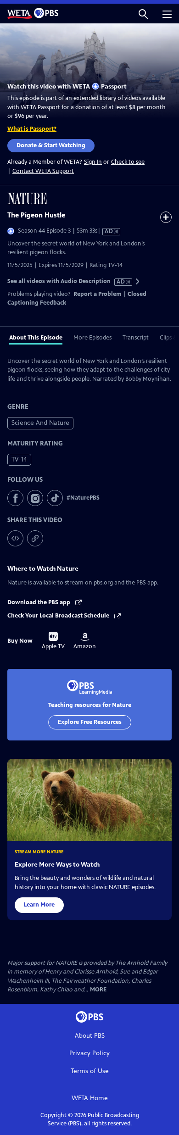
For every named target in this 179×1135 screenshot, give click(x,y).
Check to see (128, 162)
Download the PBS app (39, 602)
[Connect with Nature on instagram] (35, 498)
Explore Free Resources (90, 722)
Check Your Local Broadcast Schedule (59, 615)
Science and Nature (40, 423)
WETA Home (90, 1098)
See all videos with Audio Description (66, 281)
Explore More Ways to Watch (57, 864)
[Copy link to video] (35, 538)
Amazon (84, 641)
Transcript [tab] (136, 337)
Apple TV (53, 641)
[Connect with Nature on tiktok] (55, 498)
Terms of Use (90, 1071)
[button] (143, 13)
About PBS (90, 1036)
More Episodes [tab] (92, 337)
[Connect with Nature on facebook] (15, 498)
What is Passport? (31, 129)
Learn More (39, 904)
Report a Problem (97, 294)
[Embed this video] (15, 538)
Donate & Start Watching (51, 145)
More (98, 989)
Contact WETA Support (43, 171)
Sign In (93, 162)
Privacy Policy (89, 1053)
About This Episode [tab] (35, 337)
